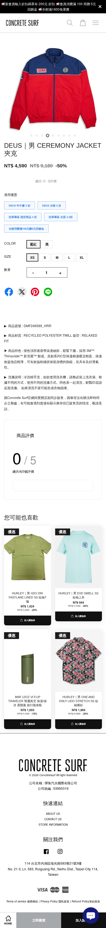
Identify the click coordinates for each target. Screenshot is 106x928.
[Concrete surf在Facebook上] (46, 854)
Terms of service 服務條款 (22, 901)
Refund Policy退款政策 (86, 901)
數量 (7, 269)
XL (82, 257)
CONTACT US (53, 819)
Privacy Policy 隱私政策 (54, 901)
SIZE (7, 256)
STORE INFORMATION (53, 824)
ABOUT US (53, 814)
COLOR (10, 243)
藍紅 (33, 244)
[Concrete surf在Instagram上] (60, 854)
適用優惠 (10, 194)
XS (32, 257)
